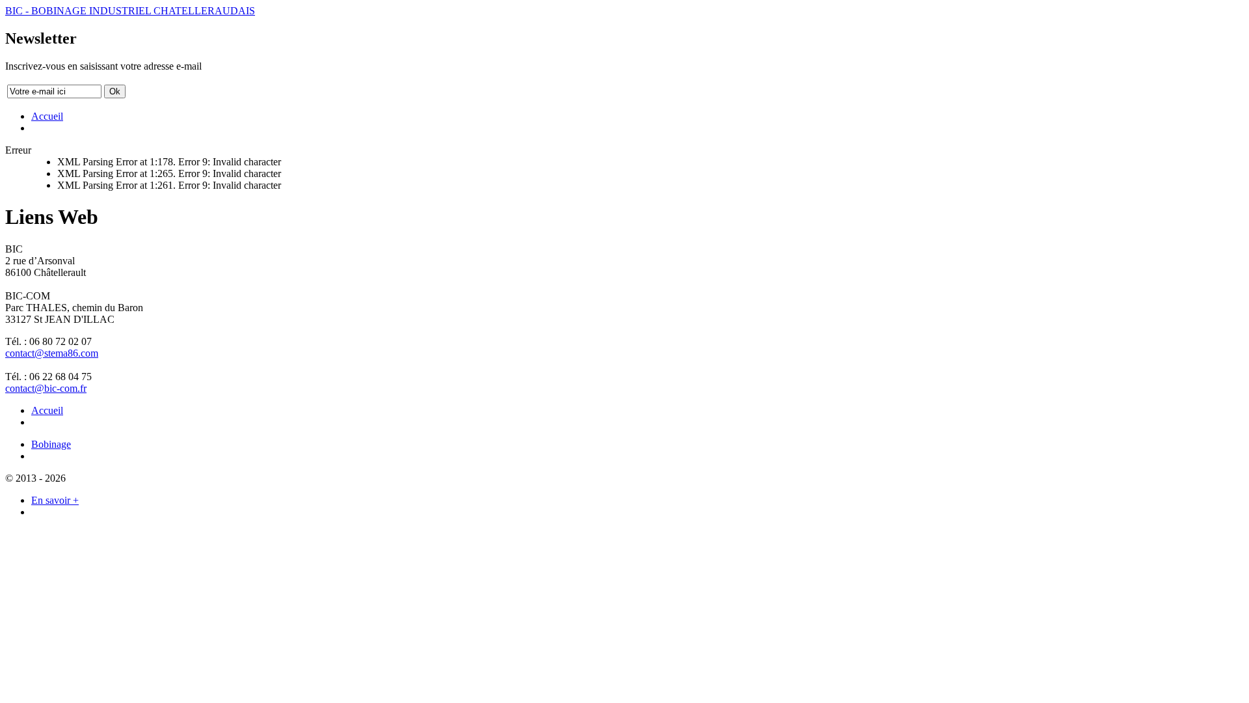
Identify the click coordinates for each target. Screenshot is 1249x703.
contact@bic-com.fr (46, 388)
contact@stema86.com (51, 353)
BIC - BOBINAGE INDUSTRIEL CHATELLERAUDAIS (130, 10)
